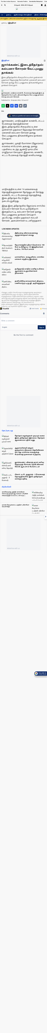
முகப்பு (8, 15)
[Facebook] (12, 106)
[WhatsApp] (3, 106)
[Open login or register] (45, 5)
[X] (7, 106)
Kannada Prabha (22, 1)
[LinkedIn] (16, 106)
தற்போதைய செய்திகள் (23, 15)
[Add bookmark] (45, 61)
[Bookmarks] (42, 5)
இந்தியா (5, 61)
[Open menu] (1, 5)
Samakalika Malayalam (36, 1)
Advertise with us (13, 56)
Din (2, 111)
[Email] (20, 106)
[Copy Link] (25, 106)
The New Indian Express (8, 1)
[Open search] (5, 5)
